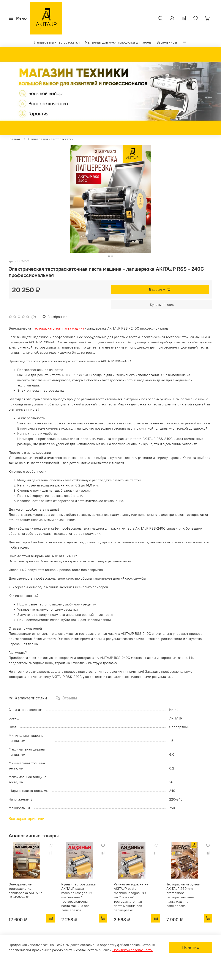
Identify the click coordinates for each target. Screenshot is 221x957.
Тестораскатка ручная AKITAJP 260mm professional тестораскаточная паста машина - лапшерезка (183, 895)
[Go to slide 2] (112, 256)
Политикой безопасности (132, 950)
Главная (15, 139)
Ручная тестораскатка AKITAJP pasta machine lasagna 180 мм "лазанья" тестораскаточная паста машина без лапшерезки (131, 897)
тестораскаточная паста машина (59, 328)
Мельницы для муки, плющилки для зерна (118, 42)
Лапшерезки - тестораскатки (57, 42)
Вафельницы (167, 42)
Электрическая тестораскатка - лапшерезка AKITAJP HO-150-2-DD (25, 890)
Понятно (190, 947)
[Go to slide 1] (109, 256)
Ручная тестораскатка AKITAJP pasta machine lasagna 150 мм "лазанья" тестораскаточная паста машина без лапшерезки (78, 897)
